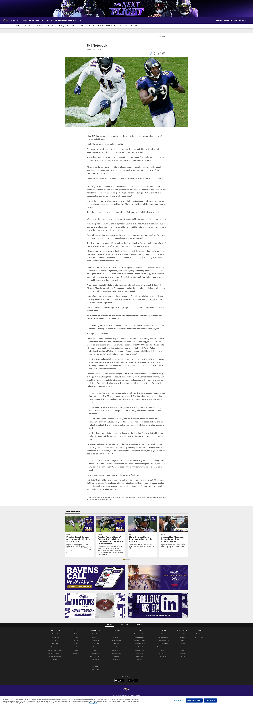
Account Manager (139, 637)
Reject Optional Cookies (194, 700)
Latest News (95, 634)
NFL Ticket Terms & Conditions (139, 663)
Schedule (163, 634)
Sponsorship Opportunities (55, 653)
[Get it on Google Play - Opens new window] (133, 681)
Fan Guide (163, 650)
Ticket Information (139, 634)
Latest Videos (116, 634)
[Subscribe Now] (95, 577)
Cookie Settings (178, 700)
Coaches (76, 643)
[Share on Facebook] (151, 54)
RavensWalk (163, 656)
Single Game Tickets (139, 643)
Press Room (95, 669)
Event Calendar (200, 634)
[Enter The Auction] (95, 605)
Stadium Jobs (55, 646)
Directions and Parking (163, 646)
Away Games (139, 653)
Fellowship (55, 643)
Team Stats (76, 640)
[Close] (250, 700)
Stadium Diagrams (163, 643)
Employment (55, 637)
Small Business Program (55, 656)
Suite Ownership (139, 650)
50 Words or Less (95, 659)
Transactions (76, 637)
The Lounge (116, 656)
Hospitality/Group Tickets (139, 646)
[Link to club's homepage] (5, 20)
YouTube (182, 656)
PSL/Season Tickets (139, 640)
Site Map (55, 659)
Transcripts (95, 666)
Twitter (182, 646)
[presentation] (187, 560)
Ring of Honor (76, 653)
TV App (182, 640)
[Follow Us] (158, 605)
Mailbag (95, 646)
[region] (126, 700)
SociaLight (95, 650)
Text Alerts (139, 659)
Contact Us (55, 634)
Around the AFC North (95, 656)
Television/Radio (116, 663)
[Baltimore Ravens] (126, 689)
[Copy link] (163, 53)
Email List (182, 637)
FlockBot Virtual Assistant (55, 650)
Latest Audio (116, 637)
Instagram (182, 650)
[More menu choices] (80, 20)
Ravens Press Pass (116, 659)
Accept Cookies (210, 700)
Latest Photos (95, 637)
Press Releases (95, 663)
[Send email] (159, 54)
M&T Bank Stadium (163, 637)
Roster (76, 634)
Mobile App (182, 634)
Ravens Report (116, 650)
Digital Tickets (139, 656)
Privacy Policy (93, 703)
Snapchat (182, 653)
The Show (116, 646)
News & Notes (95, 653)
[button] (124, 559)
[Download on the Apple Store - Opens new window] (119, 680)
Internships (55, 640)
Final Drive (116, 643)
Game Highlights (116, 640)
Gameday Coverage (163, 640)
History (76, 650)
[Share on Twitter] (155, 54)
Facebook (182, 643)
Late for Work (95, 640)
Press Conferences (116, 653)
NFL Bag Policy (163, 653)
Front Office (76, 646)
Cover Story (95, 643)
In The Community (200, 637)
